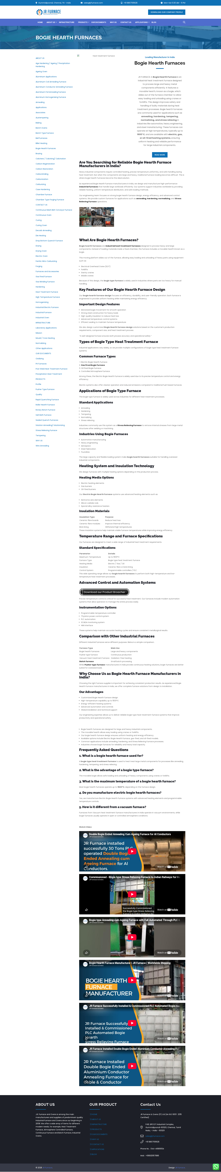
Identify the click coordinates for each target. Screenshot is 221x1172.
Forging (39, 266)
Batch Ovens (41, 128)
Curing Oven (41, 225)
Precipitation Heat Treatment (49, 374)
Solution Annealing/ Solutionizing (50, 425)
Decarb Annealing (44, 230)
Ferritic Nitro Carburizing (46, 261)
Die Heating (41, 235)
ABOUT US (40, 58)
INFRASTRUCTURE (43, 322)
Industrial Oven (42, 317)
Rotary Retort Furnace (45, 410)
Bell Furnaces (41, 138)
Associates (40, 112)
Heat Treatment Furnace (47, 292)
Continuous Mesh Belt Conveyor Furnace (54, 210)
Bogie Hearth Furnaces (46, 148)
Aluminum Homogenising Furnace (51, 97)
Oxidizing (40, 358)
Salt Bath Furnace (43, 415)
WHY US (39, 440)
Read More (160, 155)
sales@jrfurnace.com (155, 1136)
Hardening (40, 287)
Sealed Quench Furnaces (47, 420)
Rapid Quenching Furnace (47, 399)
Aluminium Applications (46, 76)
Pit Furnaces (41, 363)
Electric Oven (42, 256)
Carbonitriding (42, 174)
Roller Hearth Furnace (45, 404)
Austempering (42, 117)
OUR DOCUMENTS (43, 353)
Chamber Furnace (44, 194)
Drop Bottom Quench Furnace (49, 240)
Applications (41, 107)
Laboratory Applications (46, 328)
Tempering (41, 435)
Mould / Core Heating (45, 338)
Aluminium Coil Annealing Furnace (51, 81)
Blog (94, 1154)
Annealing (40, 102)
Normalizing (41, 343)
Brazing (39, 153)
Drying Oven (41, 251)
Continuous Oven (43, 215)
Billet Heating (41, 143)
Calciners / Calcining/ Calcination (51, 158)
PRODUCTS (40, 379)
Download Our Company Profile (167, 12)
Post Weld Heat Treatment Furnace (51, 369)
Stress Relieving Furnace (46, 430)
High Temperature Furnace (48, 297)
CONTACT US (41, 205)
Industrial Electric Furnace (47, 307)
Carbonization (42, 179)
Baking (38, 122)
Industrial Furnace (44, 312)
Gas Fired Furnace (44, 276)
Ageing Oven (41, 71)
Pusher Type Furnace (45, 389)
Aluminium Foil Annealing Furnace (51, 92)
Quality (39, 394)
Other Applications (44, 348)
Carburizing (41, 184)
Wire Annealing (42, 445)
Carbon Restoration (44, 169)
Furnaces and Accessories (47, 271)
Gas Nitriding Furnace (45, 281)
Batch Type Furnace (45, 133)
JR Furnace (47, 1167)
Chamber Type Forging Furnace (50, 199)
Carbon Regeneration (45, 164)
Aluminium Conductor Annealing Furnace (54, 87)
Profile (38, 384)
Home (94, 1114)
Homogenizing (42, 302)
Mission (39, 333)
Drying (38, 246)
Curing (39, 220)
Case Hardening (43, 189)
